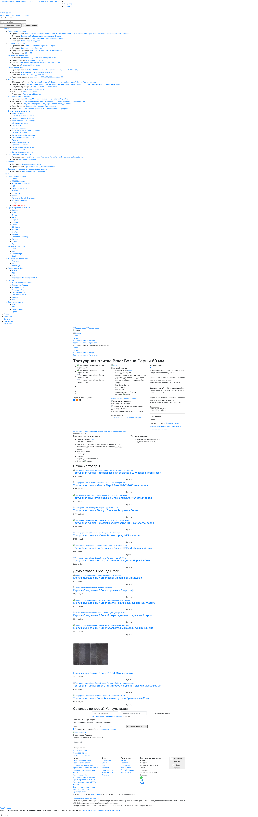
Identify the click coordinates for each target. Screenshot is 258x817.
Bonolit (104, 34)
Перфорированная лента (31, 164)
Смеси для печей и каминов (23, 135)
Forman (58, 157)
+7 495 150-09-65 (7, 15)
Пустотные (25, 65)
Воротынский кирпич (20, 285)
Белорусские (30, 34)
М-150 (29, 89)
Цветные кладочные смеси (23, 118)
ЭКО (76, 70)
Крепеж (11, 162)
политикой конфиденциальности (109, 716)
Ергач (32, 157)
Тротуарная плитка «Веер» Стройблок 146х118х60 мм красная (110, 485)
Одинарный (34, 87)
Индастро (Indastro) (20, 237)
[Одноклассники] (77, 400)
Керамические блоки (16, 43)
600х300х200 (46, 38)
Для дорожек (36, 104)
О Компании (5, 1)
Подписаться (79, 748)
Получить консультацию (137, 726)
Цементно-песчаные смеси (23, 116)
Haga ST (15, 220)
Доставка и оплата (101, 431)
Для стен (58, 36)
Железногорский (101, 84)
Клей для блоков (18, 113)
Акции (123, 760)
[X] (80, 400)
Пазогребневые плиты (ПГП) (19, 154)
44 (28, 53)
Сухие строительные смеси (19, 111)
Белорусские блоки (81, 789)
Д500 (33, 41)
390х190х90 (24, 63)
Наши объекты (27, 1)
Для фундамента (49, 58)
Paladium (15, 234)
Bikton (14, 203)
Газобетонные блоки (16, 67)
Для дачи (26, 104)
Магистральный (35, 109)
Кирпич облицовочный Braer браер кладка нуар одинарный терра (112, 615)
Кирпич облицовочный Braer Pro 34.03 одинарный (103, 673)
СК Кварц (16, 227)
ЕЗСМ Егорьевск (49, 34)
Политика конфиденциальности (86, 798)
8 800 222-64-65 (22, 15)
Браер (49, 99)
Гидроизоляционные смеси (23, 138)
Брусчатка (41, 101)
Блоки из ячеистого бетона (84, 787)
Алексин (28, 60)
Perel (14, 217)
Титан (14, 215)
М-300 (45, 89)
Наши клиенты (15, 1)
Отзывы (43, 1)
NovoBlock (16, 191)
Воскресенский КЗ (37, 84)
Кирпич (11, 79)
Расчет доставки (158, 423)
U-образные (35, 36)
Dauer (14, 225)
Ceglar (52, 46)
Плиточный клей (18, 150)
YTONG (28, 70)
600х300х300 (35, 38)
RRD (33, 60)
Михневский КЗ (64, 84)
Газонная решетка (78, 101)
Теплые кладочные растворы (23, 121)
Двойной (53, 87)
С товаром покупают (117, 431)
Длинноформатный (58, 82)
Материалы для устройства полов (26, 130)
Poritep (39, 34)
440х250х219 (46, 50)
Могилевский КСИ (56, 70)
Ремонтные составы (20, 133)
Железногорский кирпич (22, 283)
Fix (13, 244)
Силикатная (31, 159)
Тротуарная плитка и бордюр (20, 96)
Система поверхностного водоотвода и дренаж (27, 169)
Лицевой (33, 92)
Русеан (15, 229)
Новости (36, 1)
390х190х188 (45, 63)
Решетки (41, 171)
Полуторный (45, 87)
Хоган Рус (40, 60)
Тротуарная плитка (29, 101)
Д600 (37, 41)
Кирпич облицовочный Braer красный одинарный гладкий (107, 577)
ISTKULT (71, 70)
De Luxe (15, 239)
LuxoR (14, 242)
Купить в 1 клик (172, 423)
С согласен (112, 716)
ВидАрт (15, 232)
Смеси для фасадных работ (23, 152)
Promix (14, 213)
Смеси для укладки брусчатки (24, 147)
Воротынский (88, 84)
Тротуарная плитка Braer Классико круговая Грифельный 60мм (111, 698)
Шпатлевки (16, 125)
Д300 (23, 41)
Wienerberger (39, 46)
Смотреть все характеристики (123, 399)
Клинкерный (71, 82)
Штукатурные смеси (20, 123)
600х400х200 (46, 77)
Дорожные (24, 109)
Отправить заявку (162, 713)
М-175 (34, 89)
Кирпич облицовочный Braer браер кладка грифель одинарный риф (113, 627)
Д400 (28, 41)
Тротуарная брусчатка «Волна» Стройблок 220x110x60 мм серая (112, 497)
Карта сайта (126, 772)
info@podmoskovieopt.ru (82, 756)
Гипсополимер (67, 157)
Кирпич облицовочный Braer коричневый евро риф (103, 590)
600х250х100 (57, 38)
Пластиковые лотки (29, 171)
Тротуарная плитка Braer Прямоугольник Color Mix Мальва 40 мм (112, 548)
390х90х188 (55, 63)
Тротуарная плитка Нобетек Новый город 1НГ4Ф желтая (106, 535)
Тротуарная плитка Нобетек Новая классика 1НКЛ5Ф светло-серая (113, 522)
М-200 (39, 89)
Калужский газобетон (64, 34)
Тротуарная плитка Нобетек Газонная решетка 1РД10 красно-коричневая (117, 472)
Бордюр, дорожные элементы (58, 101)
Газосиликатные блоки (17, 31)
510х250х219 (35, 50)
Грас (65, 70)
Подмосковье (41, 99)
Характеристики (79, 431)
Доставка (125, 763)
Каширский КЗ (76, 84)
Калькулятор (55, 1)
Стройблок (64, 99)
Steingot (28, 99)
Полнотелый (36, 82)
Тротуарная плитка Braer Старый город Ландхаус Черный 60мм (111, 560)
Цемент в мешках (19, 128)
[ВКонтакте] (74, 400)
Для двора (46, 104)
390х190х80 (34, 63)
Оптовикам (125, 765)
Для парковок (39, 106)
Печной (79, 82)
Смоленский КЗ (51, 84)
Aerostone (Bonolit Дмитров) (118, 34)
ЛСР (32, 46)
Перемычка (25, 36)
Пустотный (45, 82)
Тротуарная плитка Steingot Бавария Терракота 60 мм (105, 510)
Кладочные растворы (20, 142)
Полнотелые (35, 65)
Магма (52, 157)
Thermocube (43, 70)
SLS (36, 70)
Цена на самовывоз (167, 376)
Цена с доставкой (167, 395)
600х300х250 (35, 77)
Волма (38, 157)
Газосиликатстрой (85, 34)
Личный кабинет (127, 770)
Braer (47, 46)
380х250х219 (57, 50)
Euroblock (97, 34)
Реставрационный (90, 82)
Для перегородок (47, 36)
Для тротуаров (68, 104)
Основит (15, 210)
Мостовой (47, 109)
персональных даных (107, 729)
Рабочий (26, 92)
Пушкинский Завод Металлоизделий (40, 167)
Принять (4, 815)
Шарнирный (63, 109)
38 (31, 53)
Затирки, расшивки (20, 145)
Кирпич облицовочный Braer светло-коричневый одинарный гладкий (114, 602)
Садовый (54, 109)
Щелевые (37, 94)
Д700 (42, 75)
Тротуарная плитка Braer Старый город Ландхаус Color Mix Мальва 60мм (117, 685)
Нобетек (56, 99)
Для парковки (56, 104)
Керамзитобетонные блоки (19, 55)
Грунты (15, 140)
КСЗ (75, 34)
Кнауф (27, 157)
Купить (153, 419)
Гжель (27, 46)
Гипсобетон (78, 157)
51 (26, 53)
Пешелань (45, 157)
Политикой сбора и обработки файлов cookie (101, 810)
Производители (79, 792)
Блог (48, 1)
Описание (90, 431)
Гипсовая (22, 159)
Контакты (105, 775)
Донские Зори (114, 84)
